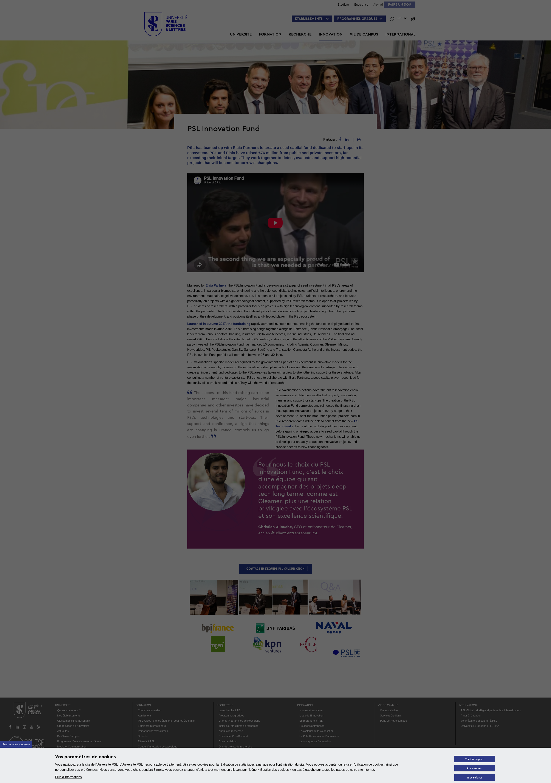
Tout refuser (475, 777)
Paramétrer (474, 768)
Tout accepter (474, 759)
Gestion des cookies (16, 744)
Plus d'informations (68, 777)
